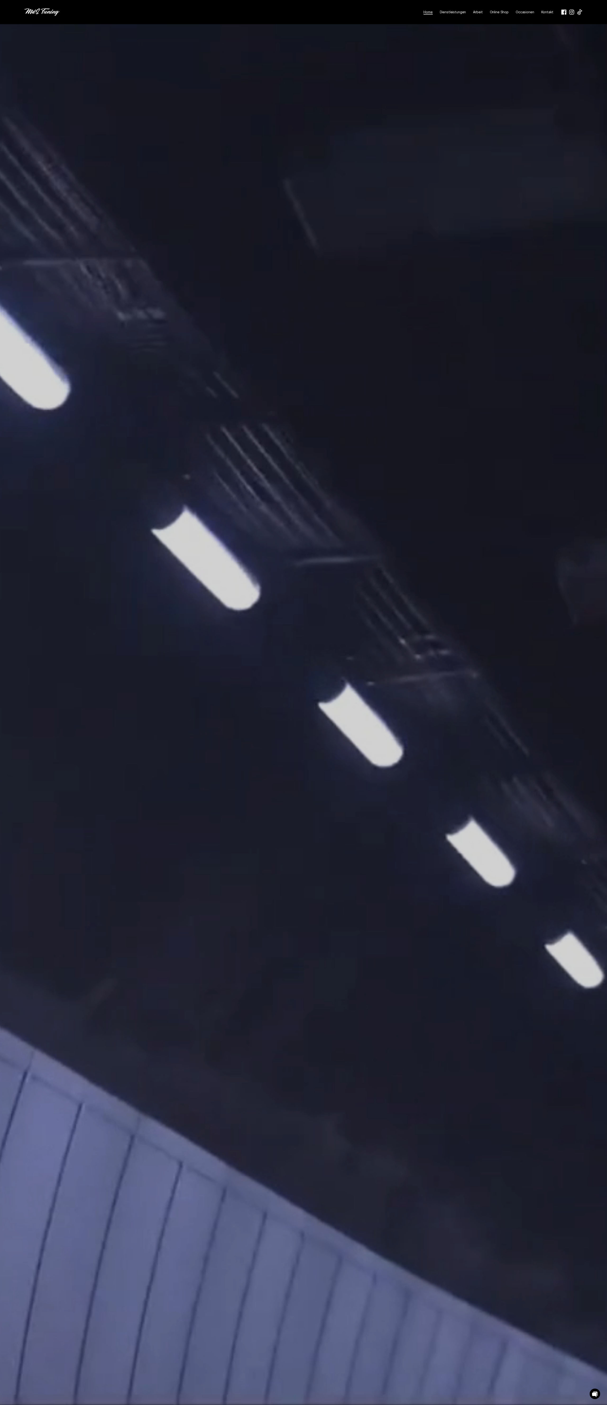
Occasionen (525, 12)
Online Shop (499, 12)
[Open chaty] (595, 1394)
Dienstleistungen (453, 12)
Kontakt (547, 12)
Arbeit (478, 12)
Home (427, 12)
